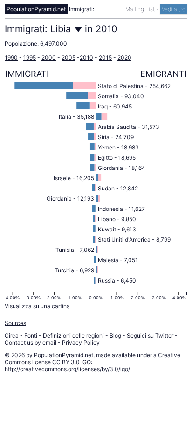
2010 (86, 57)
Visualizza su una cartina (37, 306)
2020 (124, 57)
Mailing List (140, 9)
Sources (15, 322)
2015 (105, 57)
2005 (68, 57)
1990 (11, 57)
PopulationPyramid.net (36, 9)
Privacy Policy (81, 342)
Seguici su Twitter (150, 335)
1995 (29, 57)
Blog (115, 335)
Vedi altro (173, 9)
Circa (12, 335)
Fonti (30, 335)
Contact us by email (30, 342)
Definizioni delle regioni (73, 335)
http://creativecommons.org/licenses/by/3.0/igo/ (67, 368)
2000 (48, 57)
